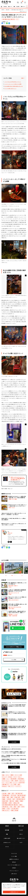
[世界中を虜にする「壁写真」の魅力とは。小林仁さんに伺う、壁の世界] (14, 606)
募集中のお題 (21, 826)
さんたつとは (14, 853)
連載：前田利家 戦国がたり (13, 585)
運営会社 (14, 862)
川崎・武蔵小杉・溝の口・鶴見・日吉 (17, 9)
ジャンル (7, 846)
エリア (21, 842)
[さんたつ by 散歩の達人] (6, 2)
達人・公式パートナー (21, 838)
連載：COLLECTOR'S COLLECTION (14, 607)
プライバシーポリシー (14, 870)
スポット (21, 834)
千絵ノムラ (10, 533)
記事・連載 (7, 830)
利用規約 (14, 867)
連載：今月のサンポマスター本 (13, 592)
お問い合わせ (14, 873)
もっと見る (14, 767)
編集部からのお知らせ (14, 859)
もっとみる (14, 742)
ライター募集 (14, 856)
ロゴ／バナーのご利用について (14, 865)
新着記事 (7, 826)
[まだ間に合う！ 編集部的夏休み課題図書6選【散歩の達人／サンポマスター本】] (14, 592)
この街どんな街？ (7, 838)
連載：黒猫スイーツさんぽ (12, 614)
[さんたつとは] (14, 694)
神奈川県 (7, 9)
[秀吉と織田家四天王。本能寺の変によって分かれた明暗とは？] (14, 585)
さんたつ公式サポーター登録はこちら (14, 646)
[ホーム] (1, 6)
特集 (7, 834)
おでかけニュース (7, 842)
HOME (2, 9)
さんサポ (21, 830)
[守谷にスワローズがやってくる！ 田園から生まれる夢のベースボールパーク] (14, 599)
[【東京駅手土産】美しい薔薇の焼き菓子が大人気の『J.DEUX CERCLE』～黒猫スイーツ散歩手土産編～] (14, 614)
